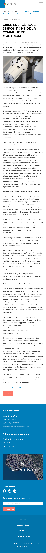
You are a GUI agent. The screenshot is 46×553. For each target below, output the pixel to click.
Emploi (23, 519)
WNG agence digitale (23, 546)
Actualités (18, 11)
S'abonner (9, 509)
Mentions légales (23, 536)
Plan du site (23, 530)
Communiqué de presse (12, 387)
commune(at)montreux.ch (16, 427)
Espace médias (23, 525)
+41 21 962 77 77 (11, 423)
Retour (7, 394)
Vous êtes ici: (6, 11)
